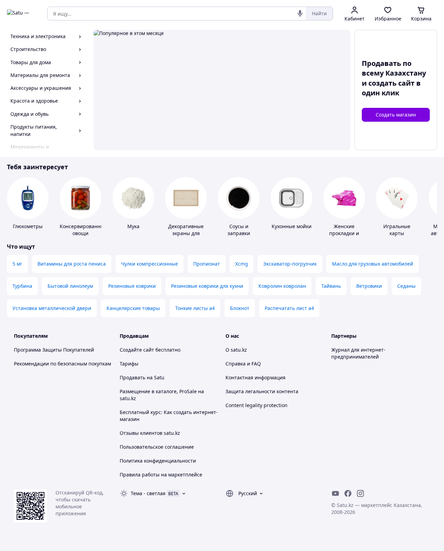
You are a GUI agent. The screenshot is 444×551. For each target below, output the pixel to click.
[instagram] (360, 493)
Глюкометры (28, 226)
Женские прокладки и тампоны (344, 233)
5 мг (17, 263)
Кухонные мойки (291, 226)
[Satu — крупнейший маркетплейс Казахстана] (22, 13)
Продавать (132, 377)
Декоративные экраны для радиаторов (186, 233)
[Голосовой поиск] (300, 13)
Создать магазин (396, 114)
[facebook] (348, 493)
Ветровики (369, 286)
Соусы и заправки (239, 229)
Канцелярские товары (133, 308)
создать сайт (391, 83)
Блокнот (239, 308)
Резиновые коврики (132, 286)
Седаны (406, 286)
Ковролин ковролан (282, 286)
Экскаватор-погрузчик (290, 263)
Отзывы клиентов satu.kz (150, 433)
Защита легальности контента (261, 391)
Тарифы (129, 363)
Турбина (22, 286)
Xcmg (241, 263)
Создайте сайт (137, 349)
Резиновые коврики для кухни (207, 286)
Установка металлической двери (51, 308)
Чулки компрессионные (149, 263)
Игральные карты (396, 229)
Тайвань (331, 286)
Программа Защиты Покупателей (54, 349)
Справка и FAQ (243, 363)
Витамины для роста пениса (71, 263)
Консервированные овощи (83, 229)
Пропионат (206, 263)
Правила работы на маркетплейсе (161, 474)
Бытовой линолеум (70, 286)
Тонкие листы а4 (195, 308)
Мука (133, 226)
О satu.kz (236, 349)
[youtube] (335, 493)
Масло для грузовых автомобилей (372, 263)
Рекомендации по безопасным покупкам (62, 363)
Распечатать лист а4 (289, 308)
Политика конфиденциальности (158, 460)
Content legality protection (256, 405)
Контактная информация (255, 377)
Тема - (148, 493)
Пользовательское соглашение (157, 447)
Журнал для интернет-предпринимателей (358, 353)
